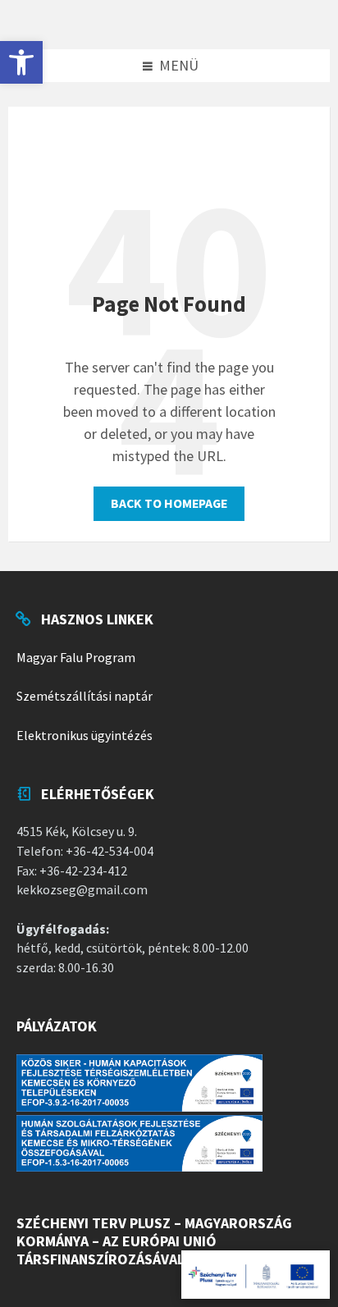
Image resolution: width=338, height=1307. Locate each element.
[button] (21, 62)
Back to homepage (169, 503)
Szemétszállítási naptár (84, 696)
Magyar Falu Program (75, 657)
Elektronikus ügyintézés (84, 735)
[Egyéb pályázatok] (255, 1274)
